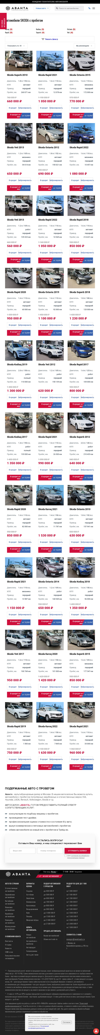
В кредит (13, 180)
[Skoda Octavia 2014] (50, 577)
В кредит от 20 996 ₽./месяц (83, 333)
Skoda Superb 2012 (80, 437)
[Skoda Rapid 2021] (50, 432)
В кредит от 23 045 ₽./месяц (20, 478)
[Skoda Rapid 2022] (81, 142)
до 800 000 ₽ (49, 905)
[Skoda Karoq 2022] (50, 721)
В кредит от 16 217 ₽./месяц (20, 333)
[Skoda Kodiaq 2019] (18, 359)
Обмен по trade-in (50, 939)
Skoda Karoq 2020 (47, 654)
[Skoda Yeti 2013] (18, 142)
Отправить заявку (77, 851)
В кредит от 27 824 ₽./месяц (51, 767)
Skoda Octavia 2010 (80, 509)
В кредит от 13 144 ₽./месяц (83, 116)
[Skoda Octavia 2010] (81, 504)
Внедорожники (32, 909)
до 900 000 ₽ (49, 909)
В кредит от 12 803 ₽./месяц (20, 767)
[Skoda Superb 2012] (81, 432)
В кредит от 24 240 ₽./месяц (51, 695)
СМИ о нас (9, 951)
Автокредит (31, 947)
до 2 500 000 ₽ (49, 923)
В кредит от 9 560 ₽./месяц (20, 260)
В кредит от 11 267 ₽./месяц (20, 116)
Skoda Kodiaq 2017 (17, 437)
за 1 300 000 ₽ (71, 901)
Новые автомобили (31, 936)
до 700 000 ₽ (49, 901)
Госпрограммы (31, 951)
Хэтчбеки (30, 894)
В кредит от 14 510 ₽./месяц (83, 260)
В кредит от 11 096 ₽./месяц (20, 188)
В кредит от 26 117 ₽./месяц (51, 550)
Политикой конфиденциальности (38, 1027)
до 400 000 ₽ (49, 890)
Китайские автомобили (9, 902)
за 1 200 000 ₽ (71, 898)
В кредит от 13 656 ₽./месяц (83, 405)
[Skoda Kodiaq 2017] (18, 432)
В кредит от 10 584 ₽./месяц (51, 405)
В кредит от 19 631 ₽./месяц (20, 622)
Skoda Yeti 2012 (46, 364)
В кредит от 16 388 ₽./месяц (83, 767)
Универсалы (31, 901)
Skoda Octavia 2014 (48, 581)
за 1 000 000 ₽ (71, 890)
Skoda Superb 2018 (80, 292)
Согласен (66, 1022)
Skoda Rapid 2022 (79, 147)
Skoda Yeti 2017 (15, 654)
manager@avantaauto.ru (75, 939)
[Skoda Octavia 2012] (50, 142)
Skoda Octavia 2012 (48, 147)
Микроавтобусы (32, 920)
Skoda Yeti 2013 (15, 147)
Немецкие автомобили (9, 921)
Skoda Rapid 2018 (79, 219)
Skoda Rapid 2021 (47, 437)
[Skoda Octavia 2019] (50, 287)
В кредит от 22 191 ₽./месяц (20, 405)
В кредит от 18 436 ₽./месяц (83, 188)
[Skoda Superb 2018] (81, 287)
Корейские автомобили (9, 915)
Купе (28, 912)
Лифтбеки (30, 898)
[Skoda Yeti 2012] (50, 359)
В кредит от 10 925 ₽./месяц (83, 478)
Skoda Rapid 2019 (16, 726)
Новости (8, 948)
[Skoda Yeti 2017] (18, 649)
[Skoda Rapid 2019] (18, 721)
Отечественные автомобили (11, 889)
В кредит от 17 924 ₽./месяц (51, 116)
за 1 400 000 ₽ (71, 905)
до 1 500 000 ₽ (49, 916)
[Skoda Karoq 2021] (50, 504)
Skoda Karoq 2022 (47, 726)
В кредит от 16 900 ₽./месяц (51, 478)
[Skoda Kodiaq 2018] (81, 577)
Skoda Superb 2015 (80, 654)
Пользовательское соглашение (12, 957)
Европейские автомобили (10, 896)
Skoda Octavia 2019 (48, 292)
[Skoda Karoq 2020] (50, 649)
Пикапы (29, 916)
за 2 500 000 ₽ (72, 916)
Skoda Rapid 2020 (16, 292)
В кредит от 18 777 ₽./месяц (51, 333)
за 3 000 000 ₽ (72, 920)
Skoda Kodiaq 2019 (17, 364)
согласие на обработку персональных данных (78, 857)
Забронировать (24, 180)
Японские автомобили (9, 908)
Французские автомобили (10, 927)
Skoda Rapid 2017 (79, 364)
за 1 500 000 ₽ (71, 909)
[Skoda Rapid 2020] (18, 287)
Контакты (9, 941)
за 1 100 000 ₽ (71, 894)
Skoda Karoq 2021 (47, 509)
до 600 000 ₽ (49, 898)
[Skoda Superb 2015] (81, 649)
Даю (78, 857)
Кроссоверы (31, 905)
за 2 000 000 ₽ (72, 912)
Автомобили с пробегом (31, 942)
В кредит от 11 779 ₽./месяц (51, 188)
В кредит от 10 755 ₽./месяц (83, 550)
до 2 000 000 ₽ (49, 920)
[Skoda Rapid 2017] (81, 359)
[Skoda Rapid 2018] (81, 215)
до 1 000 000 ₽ (49, 912)
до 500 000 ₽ (49, 894)
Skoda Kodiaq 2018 (80, 581)
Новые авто (41, 8)
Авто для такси (32, 954)
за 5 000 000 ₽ (72, 923)
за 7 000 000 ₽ (72, 927)
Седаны (29, 890)
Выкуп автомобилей (51, 935)
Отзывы (8, 944)
